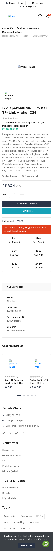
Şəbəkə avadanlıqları (26, 28)
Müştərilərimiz (9, 498)
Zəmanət (11, 327)
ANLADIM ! (26, 545)
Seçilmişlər (11, 176)
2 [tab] (24, 395)
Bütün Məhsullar (10, 487)
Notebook (34, 522)
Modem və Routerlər (12, 32)
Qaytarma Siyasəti (11, 455)
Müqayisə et (38, 3)
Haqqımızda (8, 450)
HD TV (39, 516)
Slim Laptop (10, 528)
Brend (10, 297)
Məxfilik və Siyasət (11, 466)
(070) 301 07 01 (10, 129)
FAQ (4, 460)
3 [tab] (28, 395)
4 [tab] (32, 395)
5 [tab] (35, 395)
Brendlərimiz (8, 493)
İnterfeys (12, 307)
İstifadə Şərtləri (10, 471)
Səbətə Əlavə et (28, 203)
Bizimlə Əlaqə (16, 3)
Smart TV (25, 528)
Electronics (26, 516)
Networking (18, 522)
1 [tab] (19, 395)
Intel (6, 522)
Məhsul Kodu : (9, 221)
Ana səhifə (7, 28)
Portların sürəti (15, 317)
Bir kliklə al (27, 210)
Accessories (10, 516)
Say (4, 194)
